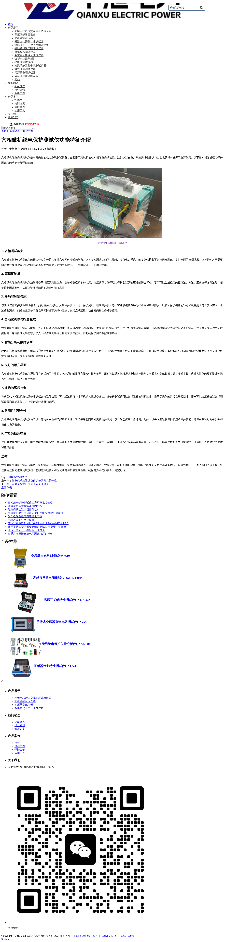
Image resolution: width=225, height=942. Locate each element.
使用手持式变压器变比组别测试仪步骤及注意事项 (37, 526)
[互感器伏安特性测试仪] (22, 678)
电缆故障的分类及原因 (21, 519)
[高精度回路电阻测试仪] (21, 589)
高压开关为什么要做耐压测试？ (26, 530)
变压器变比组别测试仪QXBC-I (52, 556)
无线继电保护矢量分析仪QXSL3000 (66, 644)
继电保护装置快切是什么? (23, 509)
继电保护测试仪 (18, 477)
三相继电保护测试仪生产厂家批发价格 (30, 502)
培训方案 (19, 103)
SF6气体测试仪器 (24, 58)
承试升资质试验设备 (26, 76)
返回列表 (6, 487)
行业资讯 (19, 89)
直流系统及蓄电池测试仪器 (30, 65)
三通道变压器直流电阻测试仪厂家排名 (30, 533)
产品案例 (13, 96)
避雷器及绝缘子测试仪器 (28, 55)
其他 (17, 79)
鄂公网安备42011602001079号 (117, 935)
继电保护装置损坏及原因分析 (25, 506)
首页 (10, 24)
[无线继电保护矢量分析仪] (26, 656)
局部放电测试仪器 (25, 72)
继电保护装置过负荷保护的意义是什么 (34, 480)
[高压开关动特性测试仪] (27, 611)
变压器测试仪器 (23, 38)
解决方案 (19, 93)
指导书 (18, 100)
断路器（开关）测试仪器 (28, 41)
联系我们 (13, 117)
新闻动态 (13, 82)
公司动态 (19, 86)
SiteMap (5, 939)
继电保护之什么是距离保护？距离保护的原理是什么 (38, 513)
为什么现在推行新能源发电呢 (25, 516)
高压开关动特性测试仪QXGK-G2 (67, 600)
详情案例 (19, 107)
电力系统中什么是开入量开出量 (30, 484)
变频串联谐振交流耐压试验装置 (32, 31)
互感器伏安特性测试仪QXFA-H (55, 666)
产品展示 (13, 27)
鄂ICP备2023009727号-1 (86, 935)
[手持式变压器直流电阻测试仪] (23, 633)
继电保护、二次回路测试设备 (31, 45)
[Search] (33, 128)
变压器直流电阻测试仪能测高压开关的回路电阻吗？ (38, 523)
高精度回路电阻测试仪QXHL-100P (57, 578)
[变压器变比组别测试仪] (20, 567)
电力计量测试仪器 (25, 69)
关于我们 (13, 114)
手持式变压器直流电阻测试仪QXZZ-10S (64, 622)
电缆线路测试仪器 (25, 51)
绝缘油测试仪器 (23, 62)
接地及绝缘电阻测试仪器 (28, 48)
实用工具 (19, 110)
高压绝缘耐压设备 (25, 34)
